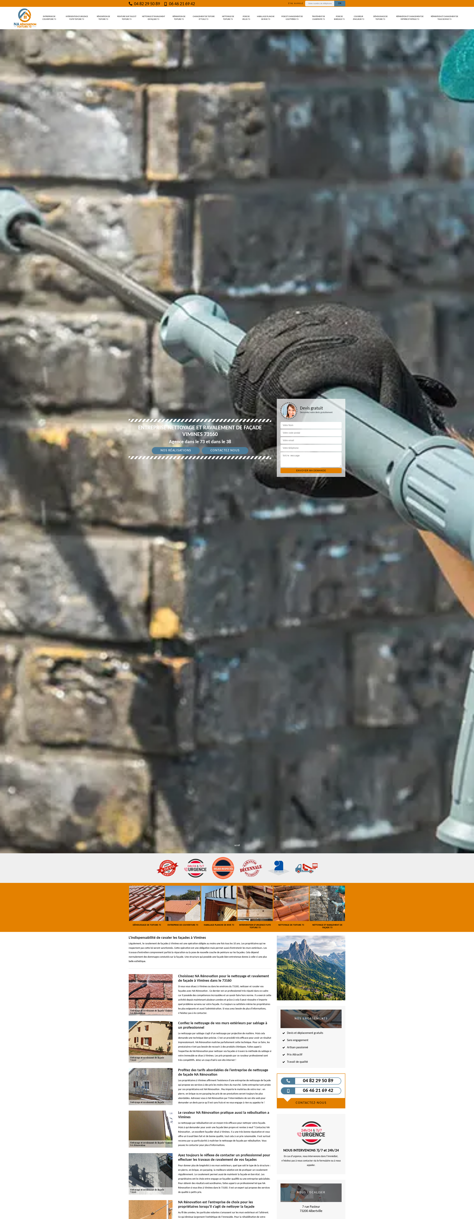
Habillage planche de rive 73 (265, 18)
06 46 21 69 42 (181, 4)
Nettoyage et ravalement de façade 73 (153, 18)
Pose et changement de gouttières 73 (292, 18)
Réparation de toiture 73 (179, 18)
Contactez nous (225, 450)
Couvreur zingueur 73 (358, 18)
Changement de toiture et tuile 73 (204, 18)
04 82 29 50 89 (146, 4)
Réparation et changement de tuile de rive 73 (444, 18)
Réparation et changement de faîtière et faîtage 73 (409, 18)
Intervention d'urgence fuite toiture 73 (77, 18)
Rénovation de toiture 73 (103, 18)
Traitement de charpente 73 (318, 18)
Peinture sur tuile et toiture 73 (126, 18)
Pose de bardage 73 (339, 18)
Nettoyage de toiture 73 (228, 18)
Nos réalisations (176, 450)
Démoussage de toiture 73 (380, 18)
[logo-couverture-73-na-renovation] (25, 18)
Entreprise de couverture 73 (49, 18)
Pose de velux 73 (246, 18)
